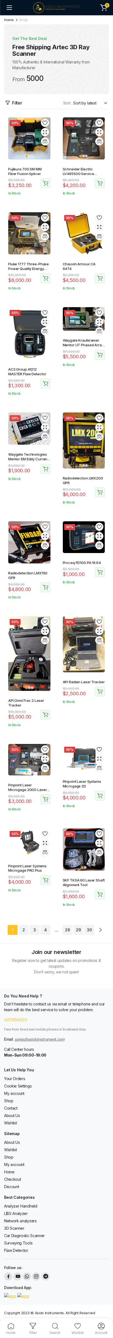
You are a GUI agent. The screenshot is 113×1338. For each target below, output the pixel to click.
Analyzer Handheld (20, 1206)
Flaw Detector (16, 1250)
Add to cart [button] (45, 183)
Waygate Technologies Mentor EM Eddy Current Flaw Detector (28, 459)
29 (78, 929)
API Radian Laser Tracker (84, 682)
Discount (11, 1186)
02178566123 (15, 1019)
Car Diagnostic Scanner (24, 1235)
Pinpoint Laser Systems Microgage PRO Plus (27, 868)
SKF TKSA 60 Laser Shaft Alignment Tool (84, 882)
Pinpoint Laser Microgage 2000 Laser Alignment (27, 789)
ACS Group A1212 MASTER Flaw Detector (27, 371)
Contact (11, 1108)
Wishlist (10, 1123)
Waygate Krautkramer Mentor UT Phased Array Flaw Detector (83, 345)
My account (14, 1093)
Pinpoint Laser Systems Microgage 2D (82, 783)
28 (67, 929)
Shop (8, 1100)
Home (9, 20)
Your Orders (14, 1078)
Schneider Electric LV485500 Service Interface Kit (78, 174)
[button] (103, 7)
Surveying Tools (18, 1243)
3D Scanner (14, 1228)
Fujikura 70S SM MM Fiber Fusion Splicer (25, 171)
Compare (45, 141)
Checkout (12, 1179)
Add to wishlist (45, 123)
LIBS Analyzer (16, 1213)
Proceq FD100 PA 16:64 (82, 562)
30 (89, 929)
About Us (12, 1115)
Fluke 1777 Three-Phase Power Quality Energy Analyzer (28, 268)
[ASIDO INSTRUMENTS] (56, 7)
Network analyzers (20, 1220)
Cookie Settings (18, 1086)
